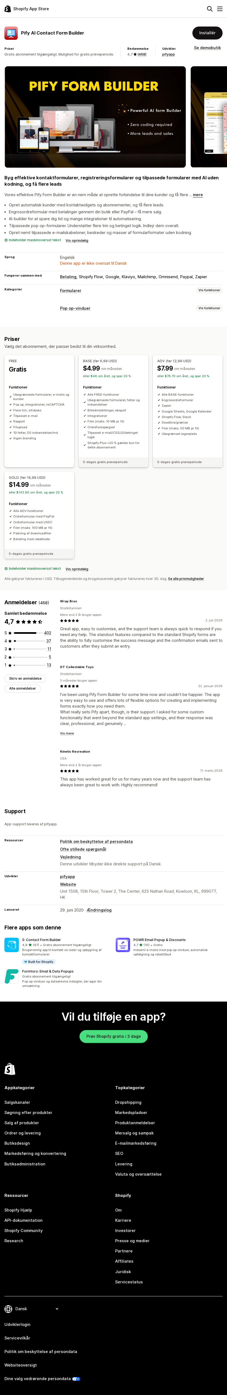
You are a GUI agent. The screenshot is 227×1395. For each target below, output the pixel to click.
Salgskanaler (17, 1102)
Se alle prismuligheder (186, 579)
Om (118, 1210)
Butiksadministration (24, 1164)
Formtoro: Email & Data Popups (48, 971)
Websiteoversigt (20, 1365)
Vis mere (67, 733)
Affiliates (124, 1261)
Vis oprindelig (77, 240)
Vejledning (70, 857)
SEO (119, 1153)
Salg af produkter (21, 1122)
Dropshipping (128, 1102)
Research (13, 1240)
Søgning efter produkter (28, 1112)
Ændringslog (99, 910)
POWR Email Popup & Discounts (159, 940)
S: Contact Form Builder (41, 940)
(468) (141, 54)
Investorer (125, 1230)
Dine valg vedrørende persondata (37, 1378)
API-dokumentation (23, 1220)
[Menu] (220, 9)
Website (68, 884)
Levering (123, 1164)
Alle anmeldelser (22, 688)
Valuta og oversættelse (138, 1174)
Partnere (124, 1251)
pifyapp (168, 54)
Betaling (68, 276)
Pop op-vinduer (75, 308)
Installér (207, 32)
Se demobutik (207, 47)
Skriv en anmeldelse (25, 678)
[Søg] (210, 9)
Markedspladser (131, 1112)
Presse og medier (132, 1240)
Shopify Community (23, 1230)
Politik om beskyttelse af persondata (96, 841)
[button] (57, 951)
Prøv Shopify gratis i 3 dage (113, 1036)
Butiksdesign (17, 1143)
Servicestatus (129, 1282)
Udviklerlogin (17, 1324)
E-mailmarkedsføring (135, 1143)
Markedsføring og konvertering (35, 1153)
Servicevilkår (17, 1338)
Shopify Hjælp (18, 1210)
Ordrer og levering (22, 1133)
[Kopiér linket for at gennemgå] (80, 601)
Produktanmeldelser (135, 1122)
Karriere (123, 1220)
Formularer (70, 290)
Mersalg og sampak (134, 1133)
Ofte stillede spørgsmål (83, 849)
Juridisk (123, 1271)
